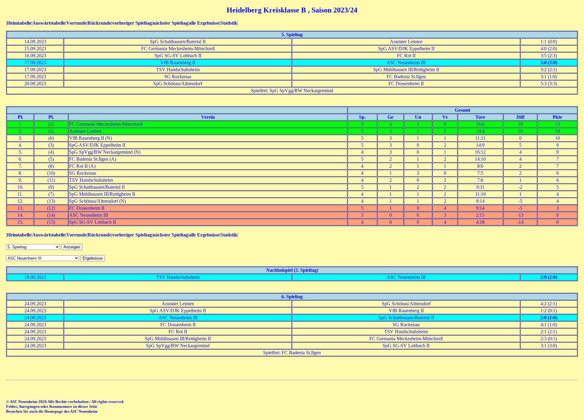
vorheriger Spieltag (132, 23)
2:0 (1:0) (548, 317)
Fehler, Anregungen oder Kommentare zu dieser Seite (51, 406)
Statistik (229, 23)
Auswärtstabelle (48, 23)
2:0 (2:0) (548, 277)
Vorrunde (76, 23)
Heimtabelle (19, 23)
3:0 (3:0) (548, 62)
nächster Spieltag (170, 23)
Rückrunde (99, 23)
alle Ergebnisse (204, 23)
